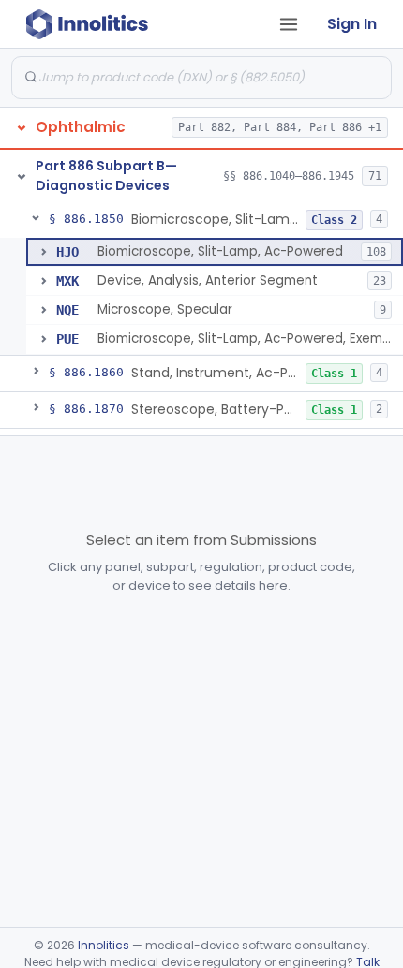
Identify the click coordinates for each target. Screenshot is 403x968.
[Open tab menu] (289, 24)
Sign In (352, 24)
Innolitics (103, 945)
